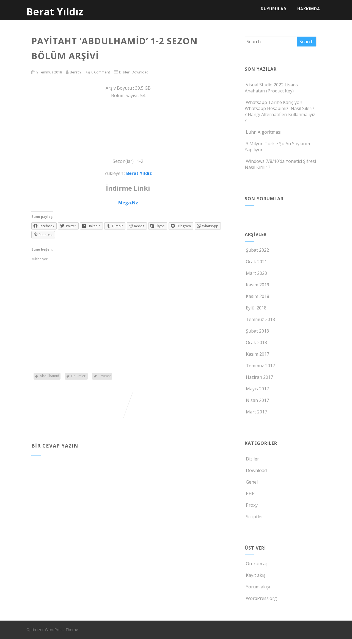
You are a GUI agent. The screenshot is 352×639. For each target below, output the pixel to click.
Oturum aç (257, 564)
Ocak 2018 (256, 342)
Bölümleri (78, 376)
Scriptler (254, 517)
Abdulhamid (49, 376)
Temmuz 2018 (260, 319)
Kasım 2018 (257, 296)
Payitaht (104, 376)
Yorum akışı (258, 587)
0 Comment (100, 72)
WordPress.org (261, 598)
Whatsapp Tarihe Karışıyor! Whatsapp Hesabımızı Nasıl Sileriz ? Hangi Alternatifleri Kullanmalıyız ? (280, 111)
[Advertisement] (128, 128)
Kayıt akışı (256, 575)
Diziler (124, 72)
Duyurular (273, 8)
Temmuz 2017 (260, 366)
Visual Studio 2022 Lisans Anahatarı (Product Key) (271, 88)
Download (140, 72)
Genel (252, 482)
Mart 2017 (256, 412)
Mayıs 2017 (257, 389)
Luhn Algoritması (263, 132)
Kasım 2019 (257, 285)
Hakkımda (308, 8)
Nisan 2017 (257, 400)
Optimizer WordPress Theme (52, 629)
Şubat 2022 (257, 250)
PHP (250, 493)
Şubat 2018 (257, 331)
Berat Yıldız (54, 11)
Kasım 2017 (257, 354)
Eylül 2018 (256, 308)
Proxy (252, 505)
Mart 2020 (256, 273)
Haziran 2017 (259, 377)
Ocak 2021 (256, 262)
